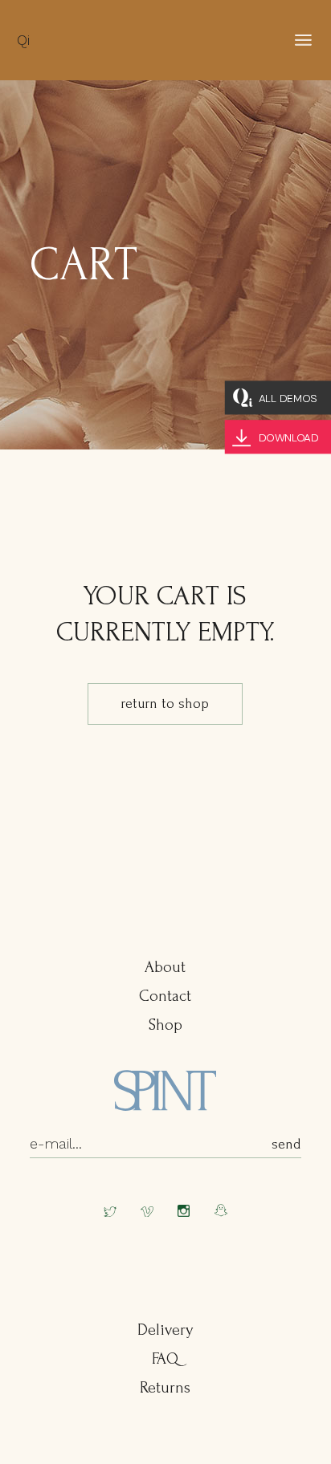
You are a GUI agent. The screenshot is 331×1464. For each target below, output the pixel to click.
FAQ (165, 1359)
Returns (165, 1388)
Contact (165, 996)
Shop (165, 1025)
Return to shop (165, 703)
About (165, 967)
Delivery (165, 1330)
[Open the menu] (303, 40)
